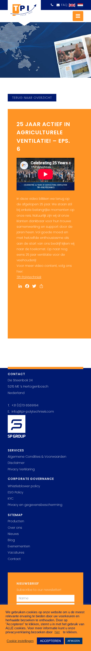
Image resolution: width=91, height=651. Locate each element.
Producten (16, 521)
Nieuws (13, 534)
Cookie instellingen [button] (20, 641)
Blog (11, 540)
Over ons (15, 527)
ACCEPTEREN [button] (50, 641)
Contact (14, 559)
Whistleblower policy (24, 486)
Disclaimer (16, 463)
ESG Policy (15, 492)
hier (57, 632)
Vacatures (16, 552)
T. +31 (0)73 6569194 (23, 405)
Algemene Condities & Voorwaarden (37, 456)
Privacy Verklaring (21, 469)
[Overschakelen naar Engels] (70, 5)
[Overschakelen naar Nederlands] (79, 5)
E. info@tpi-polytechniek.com (31, 411)
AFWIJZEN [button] (74, 640)
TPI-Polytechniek (29, 277)
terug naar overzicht (32, 97)
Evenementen (19, 546)
